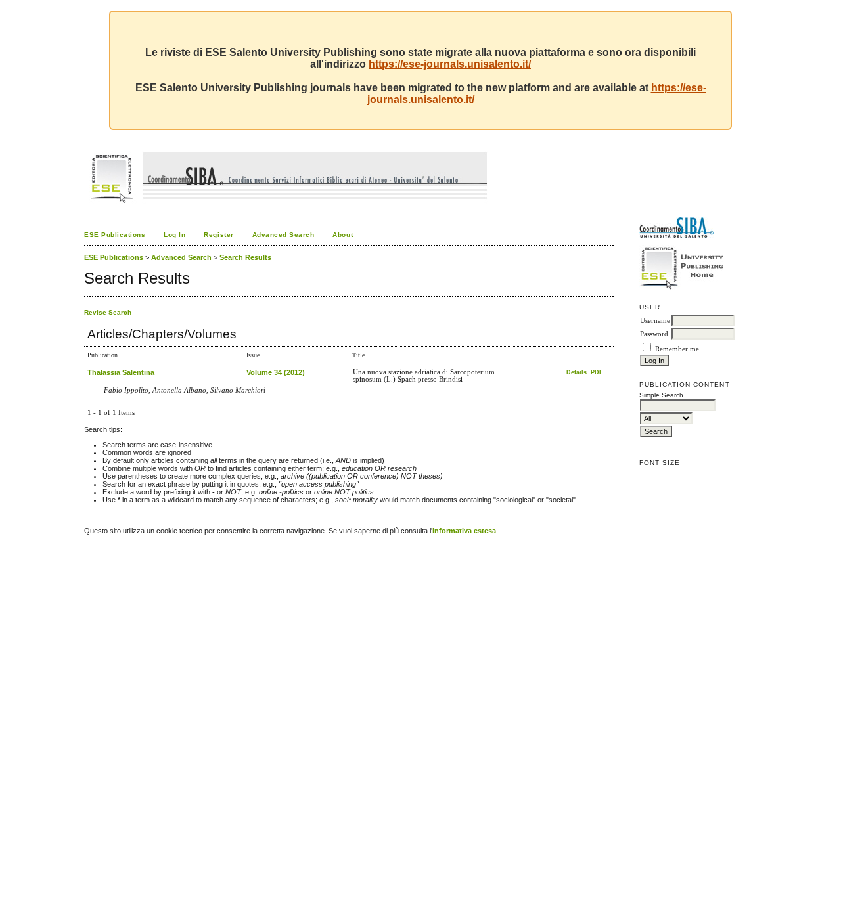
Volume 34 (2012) (275, 372)
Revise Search (107, 312)
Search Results (245, 257)
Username (655, 320)
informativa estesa (464, 531)
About (342, 234)
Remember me (677, 349)
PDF (597, 372)
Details (577, 372)
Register (218, 234)
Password (654, 334)
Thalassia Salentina (120, 372)
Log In (174, 234)
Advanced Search (283, 234)
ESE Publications (114, 234)
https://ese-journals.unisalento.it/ (450, 64)
